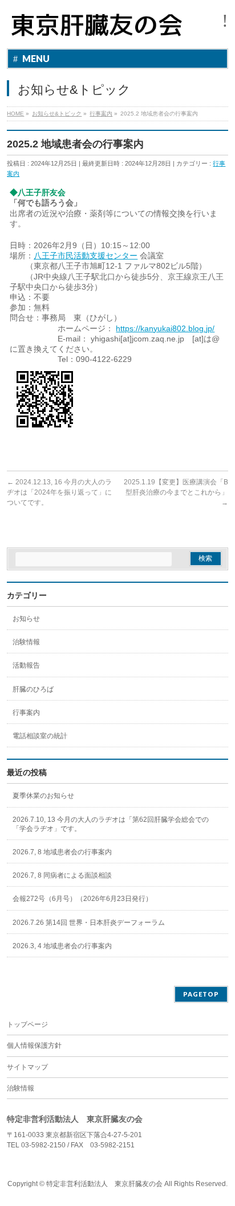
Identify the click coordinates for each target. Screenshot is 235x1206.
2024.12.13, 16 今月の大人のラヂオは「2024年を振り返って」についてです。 (59, 492)
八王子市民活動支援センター (85, 255)
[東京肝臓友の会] (99, 30)
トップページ (27, 1024)
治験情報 (26, 642)
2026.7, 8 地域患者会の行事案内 (62, 852)
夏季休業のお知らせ (43, 796)
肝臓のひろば (33, 689)
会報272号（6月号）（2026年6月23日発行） (82, 899)
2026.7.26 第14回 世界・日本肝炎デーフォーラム (89, 923)
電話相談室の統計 (40, 736)
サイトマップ (27, 1067)
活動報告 (26, 665)
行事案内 (26, 713)
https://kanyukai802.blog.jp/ (165, 328)
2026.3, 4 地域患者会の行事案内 (62, 946)
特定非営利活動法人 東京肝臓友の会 (104, 1184)
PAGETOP (201, 994)
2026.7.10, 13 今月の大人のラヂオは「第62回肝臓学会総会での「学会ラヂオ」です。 (111, 824)
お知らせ (26, 619)
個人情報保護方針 (34, 1045)
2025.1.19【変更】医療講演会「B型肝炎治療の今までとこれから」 (176, 492)
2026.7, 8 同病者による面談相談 (62, 875)
